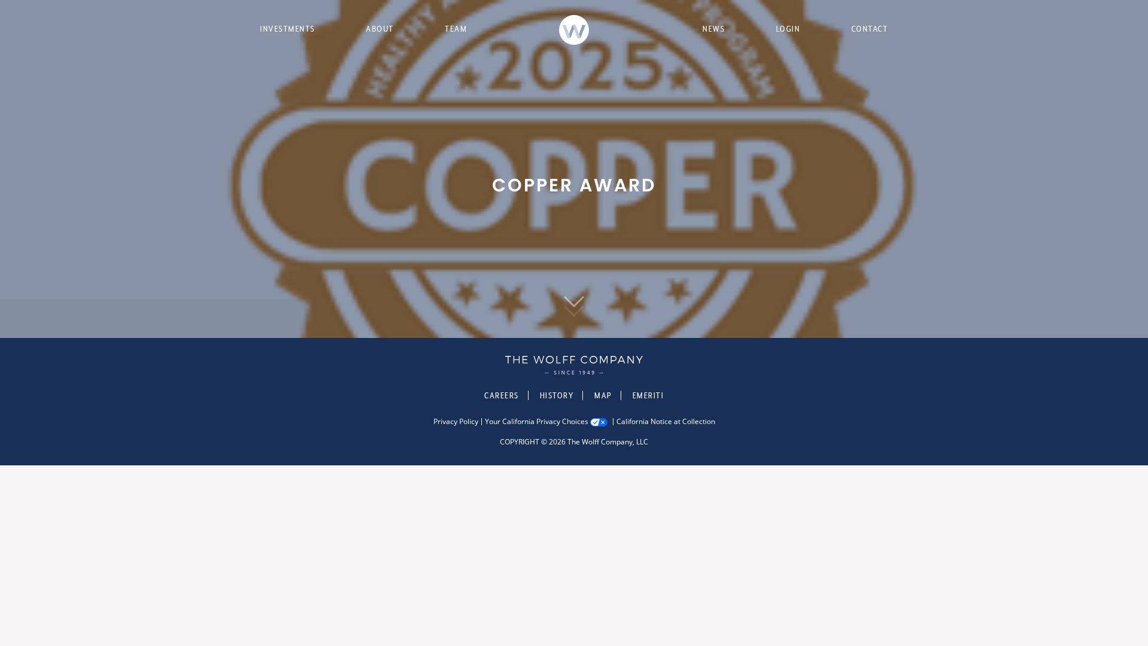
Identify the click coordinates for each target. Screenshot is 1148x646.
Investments (287, 28)
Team (456, 28)
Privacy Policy (455, 421)
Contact (870, 28)
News (714, 28)
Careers (501, 395)
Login (788, 28)
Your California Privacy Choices (536, 421)
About (380, 28)
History (557, 395)
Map (603, 395)
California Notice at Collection (665, 421)
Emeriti (648, 395)
